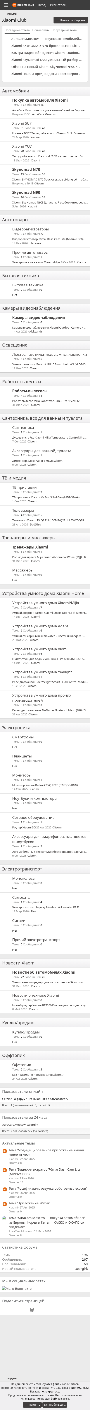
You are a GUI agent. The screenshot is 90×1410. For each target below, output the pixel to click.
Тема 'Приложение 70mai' (29, 1203)
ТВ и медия (14, 478)
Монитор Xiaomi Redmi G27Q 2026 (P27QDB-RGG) (45, 785)
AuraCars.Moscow (43, 114)
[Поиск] (85, 5)
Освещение (14, 345)
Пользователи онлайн (22, 1091)
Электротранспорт (22, 869)
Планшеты (22, 756)
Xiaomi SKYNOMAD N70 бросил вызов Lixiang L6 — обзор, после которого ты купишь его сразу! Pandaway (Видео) (46, 45)
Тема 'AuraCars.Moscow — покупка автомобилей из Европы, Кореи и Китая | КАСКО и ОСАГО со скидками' (47, 1222)
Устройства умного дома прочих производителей (41, 698)
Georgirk (32, 1125)
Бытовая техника (20, 275)
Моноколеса (23, 878)
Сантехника (23, 427)
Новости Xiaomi (19, 963)
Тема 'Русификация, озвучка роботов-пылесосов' (48, 1188)
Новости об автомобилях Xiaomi (43, 972)
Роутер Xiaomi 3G (24, 827)
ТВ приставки (24, 487)
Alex (33, 911)
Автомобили (15, 91)
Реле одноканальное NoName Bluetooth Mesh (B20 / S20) (51, 710)
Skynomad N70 (26, 169)
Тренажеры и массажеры (29, 538)
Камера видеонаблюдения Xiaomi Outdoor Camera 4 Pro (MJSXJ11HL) (46, 52)
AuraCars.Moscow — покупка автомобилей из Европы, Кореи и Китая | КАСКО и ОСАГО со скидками (46, 38)
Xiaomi (35, 137)
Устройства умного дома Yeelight (42, 671)
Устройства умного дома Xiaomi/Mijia (45, 602)
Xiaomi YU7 (22, 146)
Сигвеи (18, 920)
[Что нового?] (76, 5)
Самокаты (21, 897)
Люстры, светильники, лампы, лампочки (49, 354)
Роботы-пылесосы (21, 381)
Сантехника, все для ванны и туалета (42, 418)
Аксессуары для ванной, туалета (41, 450)
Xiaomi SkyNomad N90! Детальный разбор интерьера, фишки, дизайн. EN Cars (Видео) (46, 59)
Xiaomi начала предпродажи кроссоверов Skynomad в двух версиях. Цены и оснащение (46, 73)
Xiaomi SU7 (22, 123)
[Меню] (6, 5)
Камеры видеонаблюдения (31, 308)
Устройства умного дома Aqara (40, 625)
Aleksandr (35, 331)
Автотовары (15, 220)
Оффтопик (13, 1055)
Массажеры (22, 570)
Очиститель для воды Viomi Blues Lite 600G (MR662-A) (48, 659)
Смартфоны (23, 736)
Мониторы (21, 775)
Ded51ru (35, 524)
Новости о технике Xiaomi (35, 995)
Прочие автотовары (30, 252)
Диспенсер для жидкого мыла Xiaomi (37, 461)
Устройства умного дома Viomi (40, 648)
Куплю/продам (18, 1023)
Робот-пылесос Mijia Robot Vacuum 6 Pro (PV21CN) (46, 401)
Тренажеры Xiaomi (30, 547)
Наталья (35, 243)
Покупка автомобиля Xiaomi (40, 100)
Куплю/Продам (26, 1032)
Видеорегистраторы (30, 229)
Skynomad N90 (26, 192)
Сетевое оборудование (33, 817)
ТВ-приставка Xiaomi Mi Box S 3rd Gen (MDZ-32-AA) (46, 497)
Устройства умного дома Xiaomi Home (43, 593)
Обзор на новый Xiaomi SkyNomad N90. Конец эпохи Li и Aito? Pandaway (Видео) (46, 66)
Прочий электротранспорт (36, 939)
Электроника (16, 728)
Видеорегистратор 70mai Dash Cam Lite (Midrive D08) (47, 239)
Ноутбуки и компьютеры (34, 798)
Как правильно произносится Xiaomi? (38, 1075)
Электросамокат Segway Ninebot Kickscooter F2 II (45, 907)
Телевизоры (23, 510)
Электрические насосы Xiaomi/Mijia (36, 262)
